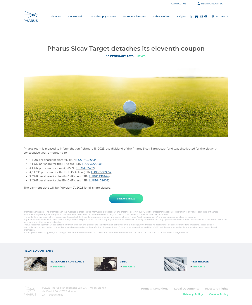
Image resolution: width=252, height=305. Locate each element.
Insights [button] (181, 16)
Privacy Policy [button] (193, 294)
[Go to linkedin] (192, 16)
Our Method (75, 16)
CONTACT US (178, 3)
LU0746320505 (92, 164)
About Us (56, 16)
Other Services (161, 16)
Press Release (199, 261)
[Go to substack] (196, 16)
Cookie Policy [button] (218, 294)
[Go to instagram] (201, 16)
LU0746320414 (86, 160)
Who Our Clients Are (134, 16)
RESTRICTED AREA (212, 3)
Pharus (31, 16)
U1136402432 (85, 168)
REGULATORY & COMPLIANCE (67, 261)
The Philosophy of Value (102, 16)
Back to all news (126, 198)
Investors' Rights (216, 288)
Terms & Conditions (154, 288)
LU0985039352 (101, 172)
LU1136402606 (98, 180)
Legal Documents (186, 288)
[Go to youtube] (205, 16)
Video (123, 261)
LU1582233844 (99, 176)
